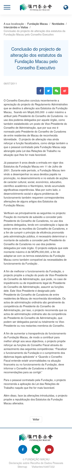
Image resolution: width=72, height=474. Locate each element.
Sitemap (22, 466)
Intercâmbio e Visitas (16, 27)
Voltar (36, 419)
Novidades (58, 24)
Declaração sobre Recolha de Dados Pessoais (36, 463)
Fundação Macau (37, 24)
